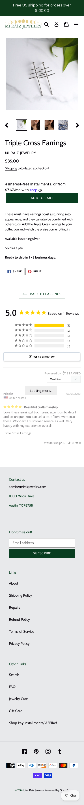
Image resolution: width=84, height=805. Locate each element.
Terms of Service (21, 631)
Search (14, 675)
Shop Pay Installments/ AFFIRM (33, 723)
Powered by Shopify (57, 790)
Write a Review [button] (44, 357)
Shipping (11, 168)
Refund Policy (19, 619)
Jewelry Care (18, 699)
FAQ (12, 687)
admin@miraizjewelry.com (27, 487)
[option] (21, 125)
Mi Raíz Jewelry (34, 790)
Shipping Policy (20, 595)
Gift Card (15, 711)
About (13, 583)
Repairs (14, 607)
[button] (70, 443)
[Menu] (76, 24)
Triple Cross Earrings (17, 433)
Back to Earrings (45, 294)
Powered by (63, 373)
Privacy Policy (19, 643)
